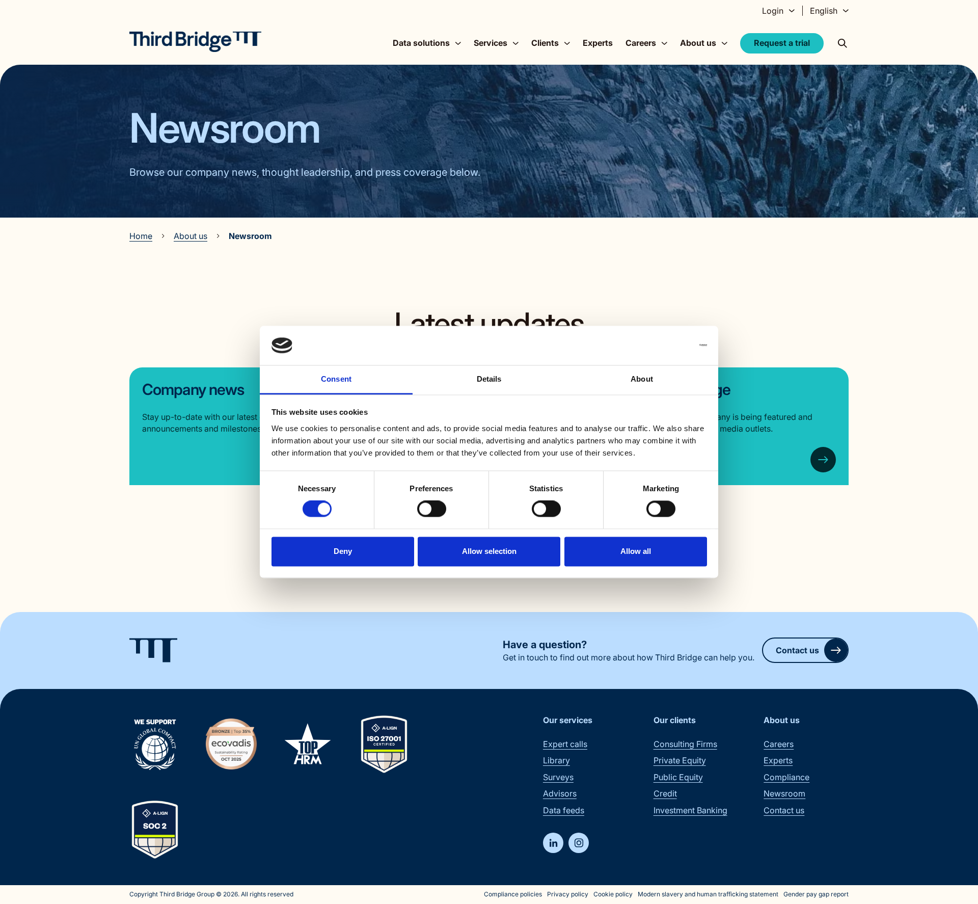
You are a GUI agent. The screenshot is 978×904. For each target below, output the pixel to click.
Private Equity (680, 760)
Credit (665, 793)
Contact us (797, 650)
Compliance (786, 777)
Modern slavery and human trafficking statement (708, 894)
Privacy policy (567, 894)
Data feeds (563, 810)
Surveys (558, 777)
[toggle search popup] (842, 43)
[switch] (431, 509)
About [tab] (642, 379)
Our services (567, 720)
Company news (193, 389)
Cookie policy (613, 894)
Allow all (635, 551)
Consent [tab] (336, 379)
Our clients (675, 720)
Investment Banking (690, 810)
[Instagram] (578, 843)
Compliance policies (513, 894)
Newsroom (784, 793)
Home (140, 236)
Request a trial (782, 43)
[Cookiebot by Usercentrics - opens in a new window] (662, 345)
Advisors (560, 793)
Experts (598, 43)
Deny (343, 551)
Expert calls (565, 744)
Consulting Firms (685, 744)
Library (556, 760)
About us (190, 236)
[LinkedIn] (553, 843)
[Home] (195, 42)
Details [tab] (489, 379)
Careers (779, 744)
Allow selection (489, 551)
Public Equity (678, 777)
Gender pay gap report (816, 894)
